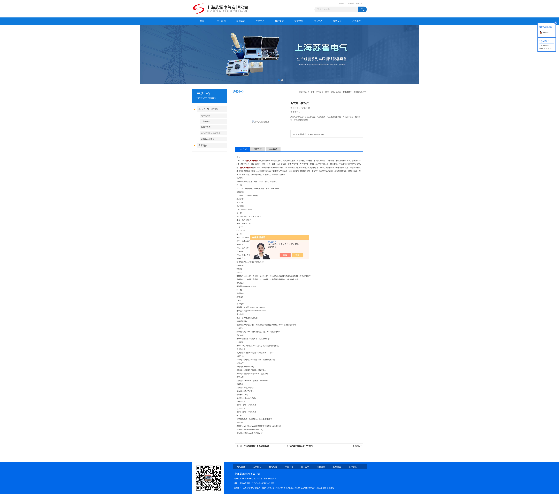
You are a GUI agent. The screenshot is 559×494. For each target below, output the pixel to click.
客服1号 (545, 32)
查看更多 (202, 145)
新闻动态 (240, 21)
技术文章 (279, 21)
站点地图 (304, 488)
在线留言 (351, 3)
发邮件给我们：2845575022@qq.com (309, 134)
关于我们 (221, 21)
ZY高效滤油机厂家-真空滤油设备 (256, 446)
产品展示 (319, 92)
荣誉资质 (298, 21)
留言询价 (273, 149)
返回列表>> (357, 446)
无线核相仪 (205, 121)
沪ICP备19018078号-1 (276, 488)
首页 (202, 21)
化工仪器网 (321, 488)
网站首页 (241, 467)
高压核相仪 (205, 116)
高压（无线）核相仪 (208, 109)
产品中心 (260, 21)
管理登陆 (330, 488)
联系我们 (359, 3)
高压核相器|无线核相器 (210, 133)
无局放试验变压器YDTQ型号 (301, 446)
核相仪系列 (205, 127)
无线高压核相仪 (207, 139)
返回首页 (342, 3)
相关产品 (258, 149)
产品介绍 (242, 149)
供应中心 (318, 21)
